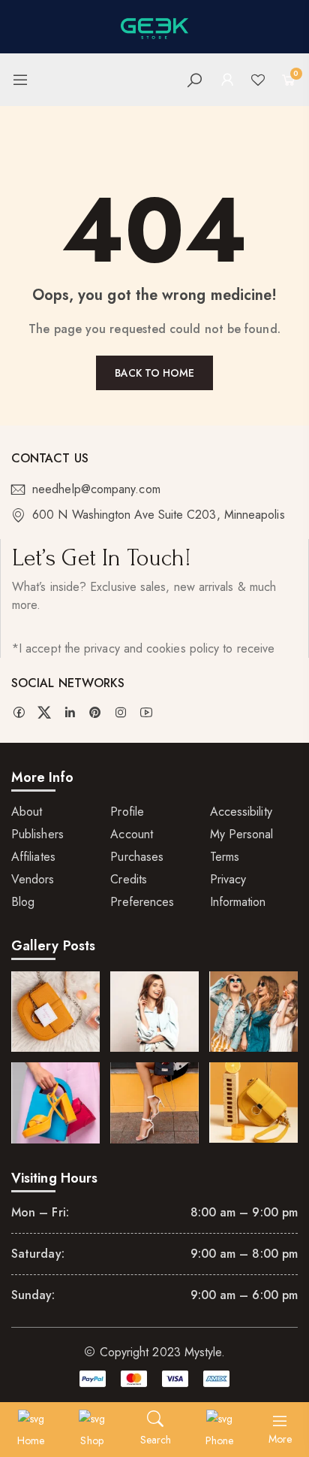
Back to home (155, 372)
